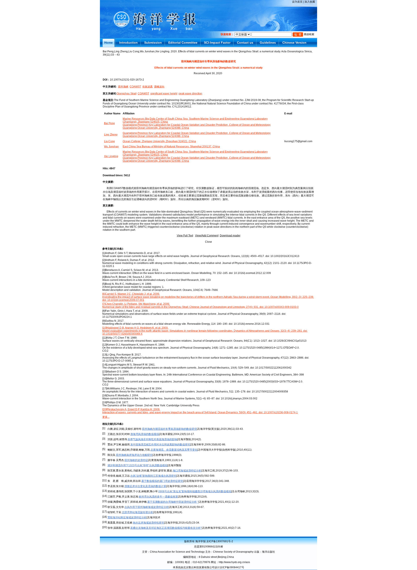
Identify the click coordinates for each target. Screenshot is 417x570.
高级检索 (309, 34)
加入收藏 (309, 1)
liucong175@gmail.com (298, 141)
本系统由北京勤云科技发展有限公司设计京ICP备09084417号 (208, 567)
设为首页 (297, 1)
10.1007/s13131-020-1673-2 (127, 79)
